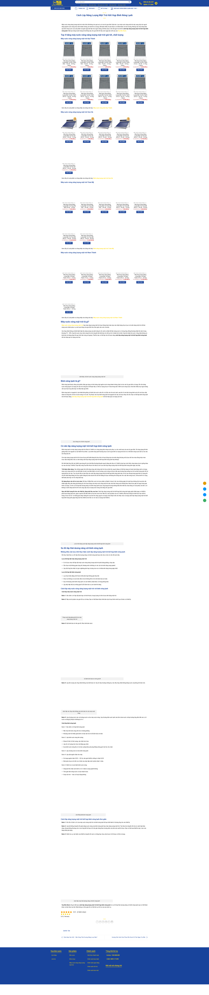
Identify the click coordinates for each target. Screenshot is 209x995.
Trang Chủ (81, 8)
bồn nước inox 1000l (103, 5)
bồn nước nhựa (92, 5)
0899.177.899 (148, 5)
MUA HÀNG (68, 69)
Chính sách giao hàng (93, 963)
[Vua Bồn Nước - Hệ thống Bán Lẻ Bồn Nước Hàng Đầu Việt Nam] (57, 3)
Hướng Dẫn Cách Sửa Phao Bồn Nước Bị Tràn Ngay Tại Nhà (129, 937)
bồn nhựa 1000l (122, 5)
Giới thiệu (54, 955)
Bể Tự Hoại (104, 8)
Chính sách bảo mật (93, 970)
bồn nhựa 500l (112, 5)
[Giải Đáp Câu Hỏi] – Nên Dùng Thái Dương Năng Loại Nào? (80, 937)
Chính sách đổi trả (92, 966)
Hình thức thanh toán (93, 955)
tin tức (104, 12)
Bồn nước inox (83, 5)
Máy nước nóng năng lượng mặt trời (125, 8)
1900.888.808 (116, 955)
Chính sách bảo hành (93, 959)
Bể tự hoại (72, 959)
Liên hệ (53, 959)
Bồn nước (92, 8)
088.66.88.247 (148, 2)
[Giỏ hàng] (156, 3)
